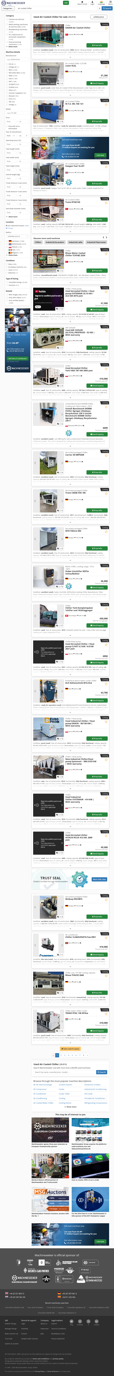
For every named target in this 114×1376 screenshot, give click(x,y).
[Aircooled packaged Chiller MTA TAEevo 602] (48, 539)
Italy (15, 250)
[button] (110, 3)
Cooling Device (65, 1103)
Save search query (71, 1049)
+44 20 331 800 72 (16, 1293)
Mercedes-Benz (17, 73)
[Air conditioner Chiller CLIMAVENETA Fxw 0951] (48, 945)
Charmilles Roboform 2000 (99, 1307)
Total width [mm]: (12, 157)
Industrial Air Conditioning (95, 1089)
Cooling (62, 1098)
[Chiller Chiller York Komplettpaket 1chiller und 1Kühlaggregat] (48, 616)
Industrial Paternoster (96, 242)
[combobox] (17, 236)
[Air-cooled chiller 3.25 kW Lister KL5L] (48, 73)
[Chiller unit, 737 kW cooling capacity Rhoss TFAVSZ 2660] (48, 983)
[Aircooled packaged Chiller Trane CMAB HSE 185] (48, 500)
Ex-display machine (17, 267)
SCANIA (13, 87)
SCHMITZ (14, 84)
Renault (13, 96)
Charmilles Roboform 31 (67, 1313)
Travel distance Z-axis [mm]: (16, 200)
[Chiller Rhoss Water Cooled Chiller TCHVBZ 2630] (48, 261)
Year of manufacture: (14, 132)
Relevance (99, 17)
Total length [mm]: (13, 149)
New (12, 264)
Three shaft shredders (55, 1307)
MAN (13, 76)
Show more (71, 1107)
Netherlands (18, 244)
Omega (12, 105)
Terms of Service (52, 1371)
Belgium (17, 253)
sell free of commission (18, 358)
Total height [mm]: (13, 166)
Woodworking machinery (18, 30)
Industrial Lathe (75, 242)
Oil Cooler (88, 1094)
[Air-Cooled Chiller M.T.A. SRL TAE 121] (48, 111)
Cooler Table (64, 1094)
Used (13, 270)
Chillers (38, 242)
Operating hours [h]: (13, 140)
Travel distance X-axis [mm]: (16, 183)
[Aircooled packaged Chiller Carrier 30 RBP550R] (48, 462)
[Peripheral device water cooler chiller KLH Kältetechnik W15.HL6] (48, 691)
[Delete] (100, 8)
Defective (13, 273)
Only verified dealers (16, 301)
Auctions (14, 285)
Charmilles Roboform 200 (14, 1307)
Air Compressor (40, 1089)
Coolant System (65, 1084)
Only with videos (17, 297)
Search (108, 8)
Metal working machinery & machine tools (18, 25)
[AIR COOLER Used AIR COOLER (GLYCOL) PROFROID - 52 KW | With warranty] (48, 338)
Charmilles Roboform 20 (76, 1307)
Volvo (12, 90)
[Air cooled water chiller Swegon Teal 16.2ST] (48, 174)
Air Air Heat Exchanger (42, 1084)
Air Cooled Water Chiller (43, 1103)
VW (12, 102)
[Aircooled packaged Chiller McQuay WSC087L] (48, 907)
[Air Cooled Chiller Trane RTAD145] (48, 210)
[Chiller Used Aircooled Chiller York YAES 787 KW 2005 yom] (48, 376)
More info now (99, 879)
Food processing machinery (15, 43)
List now (100, 155)
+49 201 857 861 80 (17, 1297)
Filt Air (12, 64)
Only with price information (14, 127)
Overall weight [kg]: (13, 174)
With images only (18, 295)
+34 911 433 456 (68, 1297)
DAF (12, 81)
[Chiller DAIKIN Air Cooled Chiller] (48, 35)
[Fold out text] (70, 57)
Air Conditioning (40, 1098)
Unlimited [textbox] (14, 236)
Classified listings (18, 282)
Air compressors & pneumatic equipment (17, 37)
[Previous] (35, 35)
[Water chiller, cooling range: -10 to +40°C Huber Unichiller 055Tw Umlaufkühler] (48, 576)
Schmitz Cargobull (17, 93)
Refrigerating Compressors (95, 1103)
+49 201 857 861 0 (69, 1293)
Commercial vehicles (16, 20)
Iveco (13, 78)
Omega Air (14, 67)
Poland (16, 247)
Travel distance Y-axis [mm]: (16, 191)
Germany (17, 241)
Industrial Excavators (55, 242)
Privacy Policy (39, 1371)
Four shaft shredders (35, 1307)
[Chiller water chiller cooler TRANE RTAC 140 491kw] (48, 1021)
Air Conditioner (39, 1094)
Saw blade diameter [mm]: (16, 209)
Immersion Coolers (92, 1084)
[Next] (62, 35)
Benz (13, 70)
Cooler (61, 1089)
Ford (12, 99)
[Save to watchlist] (106, 28)
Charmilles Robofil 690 (46, 1313)
